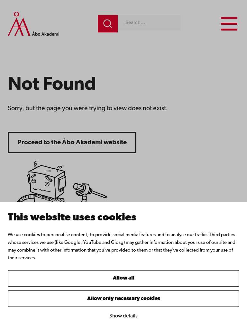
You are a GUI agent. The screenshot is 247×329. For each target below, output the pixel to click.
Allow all (123, 278)
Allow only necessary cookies (123, 298)
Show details (123, 316)
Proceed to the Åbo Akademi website (72, 142)
